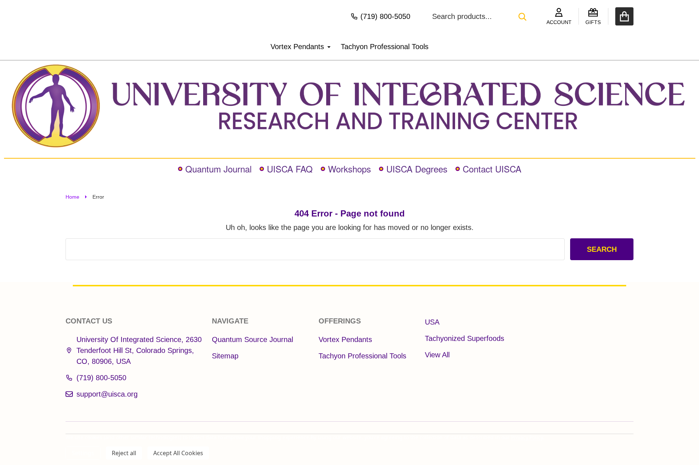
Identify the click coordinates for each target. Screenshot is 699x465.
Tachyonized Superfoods (464, 338)
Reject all (124, 453)
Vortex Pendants (297, 47)
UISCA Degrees (416, 168)
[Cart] (624, 16)
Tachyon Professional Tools (385, 47)
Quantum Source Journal (252, 339)
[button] (349, 105)
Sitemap (225, 356)
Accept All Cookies (178, 453)
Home (72, 197)
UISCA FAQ (290, 168)
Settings (83, 453)
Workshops (349, 168)
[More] (326, 46)
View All (437, 355)
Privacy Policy (527, 437)
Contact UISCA (492, 168)
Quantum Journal (218, 168)
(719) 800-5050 (101, 378)
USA (432, 322)
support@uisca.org (107, 394)
